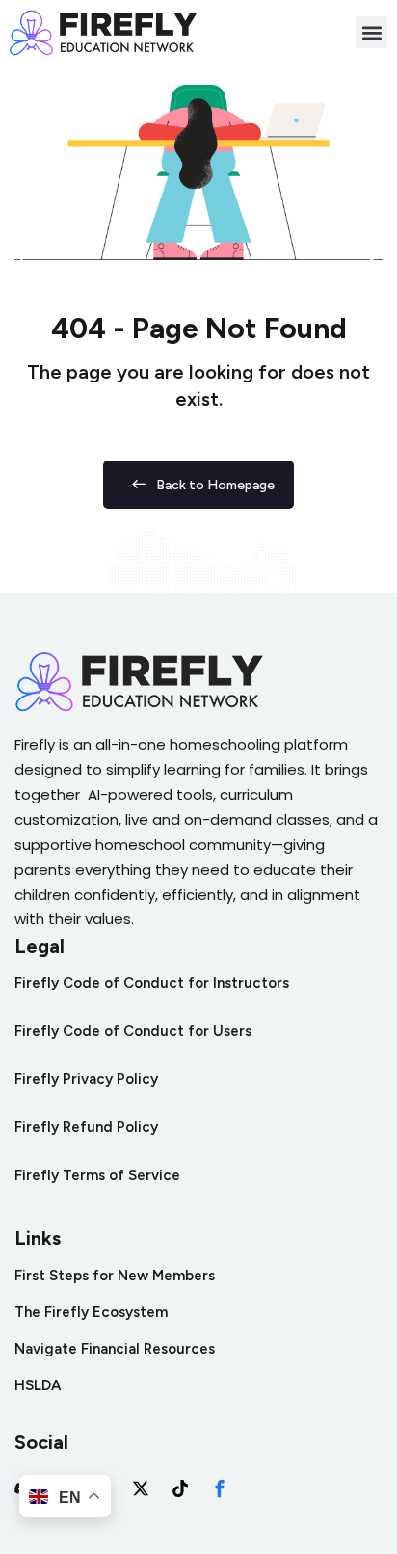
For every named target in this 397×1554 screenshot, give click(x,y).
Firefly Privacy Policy (86, 1079)
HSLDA (37, 1385)
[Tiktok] (180, 1488)
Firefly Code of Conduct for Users (132, 1031)
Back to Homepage (215, 485)
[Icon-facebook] (219, 1488)
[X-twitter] (140, 1488)
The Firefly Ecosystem (91, 1312)
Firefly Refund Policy (86, 1127)
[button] (371, 32)
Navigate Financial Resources (114, 1348)
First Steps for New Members (114, 1275)
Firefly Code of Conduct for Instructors (151, 982)
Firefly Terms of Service (97, 1175)
